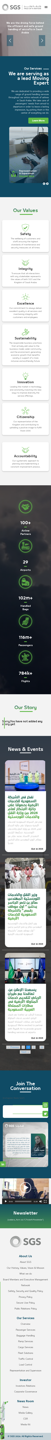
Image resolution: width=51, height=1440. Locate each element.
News (25, 1407)
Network (25, 1285)
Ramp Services (25, 1341)
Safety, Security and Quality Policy (25, 1291)
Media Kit (25, 1425)
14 (42, 1047)
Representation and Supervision (25, 1371)
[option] (24, 155)
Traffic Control (25, 1359)
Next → (25, 1052)
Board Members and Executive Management (25, 1280)
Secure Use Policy (25, 1303)
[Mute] (40, 1201)
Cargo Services (25, 1347)
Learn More (38, 121)
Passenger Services (25, 1330)
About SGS (25, 1262)
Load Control (25, 1365)
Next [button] (47, 183)
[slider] (23, 1201)
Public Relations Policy (25, 1309)
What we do (25, 1274)
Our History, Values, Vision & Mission (25, 1268)
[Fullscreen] (45, 1201)
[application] (25, 1191)
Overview (25, 1324)
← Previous (13, 1047)
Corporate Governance (25, 1392)
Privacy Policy (25, 1297)
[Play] (5, 1201)
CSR (25, 1419)
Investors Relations (25, 1386)
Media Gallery (25, 1413)
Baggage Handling (25, 1336)
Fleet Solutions (25, 1353)
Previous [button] (43, 183)
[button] (25, 1187)
